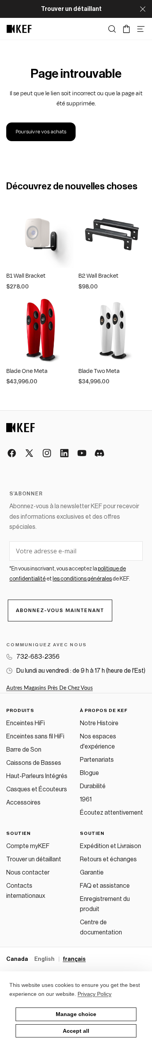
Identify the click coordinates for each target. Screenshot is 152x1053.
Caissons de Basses (33, 763)
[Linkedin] (65, 453)
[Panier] (126, 29)
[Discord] (100, 453)
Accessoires (23, 802)
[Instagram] (47, 453)
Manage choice (76, 1014)
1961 (86, 799)
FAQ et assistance (105, 886)
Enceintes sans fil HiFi (35, 736)
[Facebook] (12, 453)
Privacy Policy (94, 994)
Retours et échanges (108, 859)
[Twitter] (29, 453)
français (74, 959)
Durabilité (93, 786)
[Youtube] (82, 453)
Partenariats (97, 760)
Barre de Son (23, 750)
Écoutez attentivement (111, 813)
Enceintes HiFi (25, 723)
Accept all (76, 1031)
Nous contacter (27, 872)
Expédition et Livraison (110, 846)
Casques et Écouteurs (36, 789)
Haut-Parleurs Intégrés (36, 776)
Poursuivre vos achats (41, 131)
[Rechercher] (112, 29)
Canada (17, 959)
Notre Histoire (99, 723)
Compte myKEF (27, 846)
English (44, 959)
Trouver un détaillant (33, 859)
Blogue (89, 773)
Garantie (92, 872)
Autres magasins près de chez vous (49, 688)
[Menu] (141, 29)
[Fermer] (143, 9)
